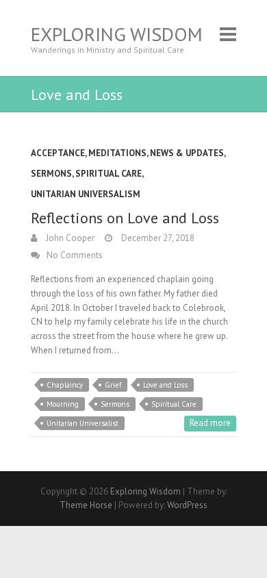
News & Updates (187, 153)
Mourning (63, 404)
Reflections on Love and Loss (125, 217)
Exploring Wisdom (117, 34)
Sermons (51, 173)
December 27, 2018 (156, 238)
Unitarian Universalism (85, 194)
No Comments (75, 255)
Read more (210, 423)
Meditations (117, 153)
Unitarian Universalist (82, 423)
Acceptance (58, 153)
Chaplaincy (65, 385)
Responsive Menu (228, 34)
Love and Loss (165, 385)
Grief (113, 385)
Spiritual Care (108, 173)
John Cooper (69, 238)
